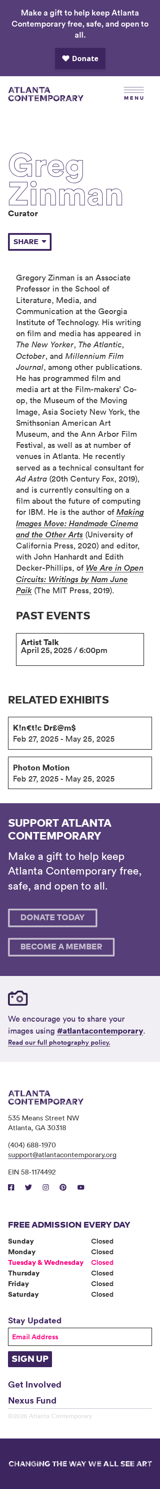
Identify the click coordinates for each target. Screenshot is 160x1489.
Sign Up (30, 1359)
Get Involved (34, 1384)
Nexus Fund (32, 1400)
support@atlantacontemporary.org (62, 1154)
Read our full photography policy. (59, 1042)
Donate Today (52, 918)
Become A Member (61, 947)
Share (25, 241)
